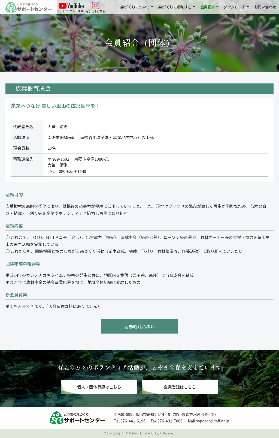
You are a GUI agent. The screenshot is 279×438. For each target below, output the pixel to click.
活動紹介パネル (139, 326)
